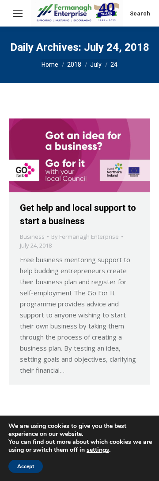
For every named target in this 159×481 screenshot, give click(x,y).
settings (98, 450)
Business (32, 236)
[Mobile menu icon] (17, 13)
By (85, 236)
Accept (25, 466)
